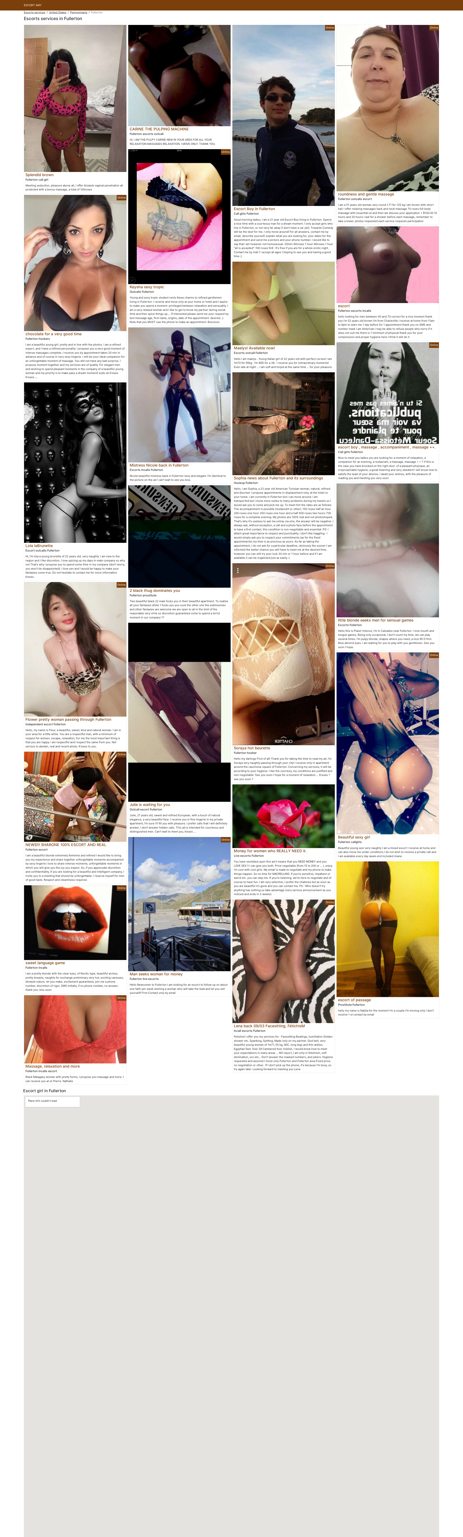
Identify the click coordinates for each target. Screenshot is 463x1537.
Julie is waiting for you (150, 804)
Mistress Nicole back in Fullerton (159, 465)
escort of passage (354, 1000)
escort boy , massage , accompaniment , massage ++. (387, 447)
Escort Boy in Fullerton (254, 209)
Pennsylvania (78, 12)
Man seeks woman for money (156, 974)
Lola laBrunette (39, 545)
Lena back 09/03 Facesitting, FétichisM (269, 1026)
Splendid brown (40, 175)
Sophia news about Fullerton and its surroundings (278, 478)
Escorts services (34, 12)
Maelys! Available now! (254, 348)
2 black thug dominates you (155, 590)
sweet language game (45, 963)
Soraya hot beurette (252, 748)
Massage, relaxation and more (53, 1066)
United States (57, 12)
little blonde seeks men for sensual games (375, 620)
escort (344, 306)
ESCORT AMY (33, 5)
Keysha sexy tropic (147, 287)
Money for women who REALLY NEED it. (270, 851)
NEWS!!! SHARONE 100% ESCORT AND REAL (66, 844)
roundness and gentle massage (366, 194)
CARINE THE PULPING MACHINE (159, 129)
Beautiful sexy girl (354, 837)
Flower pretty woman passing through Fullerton (68, 719)
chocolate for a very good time (54, 334)
